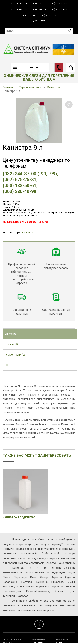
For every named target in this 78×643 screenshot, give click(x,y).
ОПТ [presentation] (7, 365)
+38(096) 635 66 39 (49, 15)
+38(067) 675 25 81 (39, 3)
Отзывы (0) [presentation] (11, 344)
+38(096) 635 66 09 (29, 15)
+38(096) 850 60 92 (59, 9)
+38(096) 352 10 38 (19, 9)
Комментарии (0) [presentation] (15, 354)
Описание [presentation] (10, 333)
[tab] (40, 334)
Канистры (54, 87)
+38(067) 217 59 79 (39, 9)
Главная (8, 87)
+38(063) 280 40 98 (59, 3)
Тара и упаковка (30, 87)
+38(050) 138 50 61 (19, 3)
